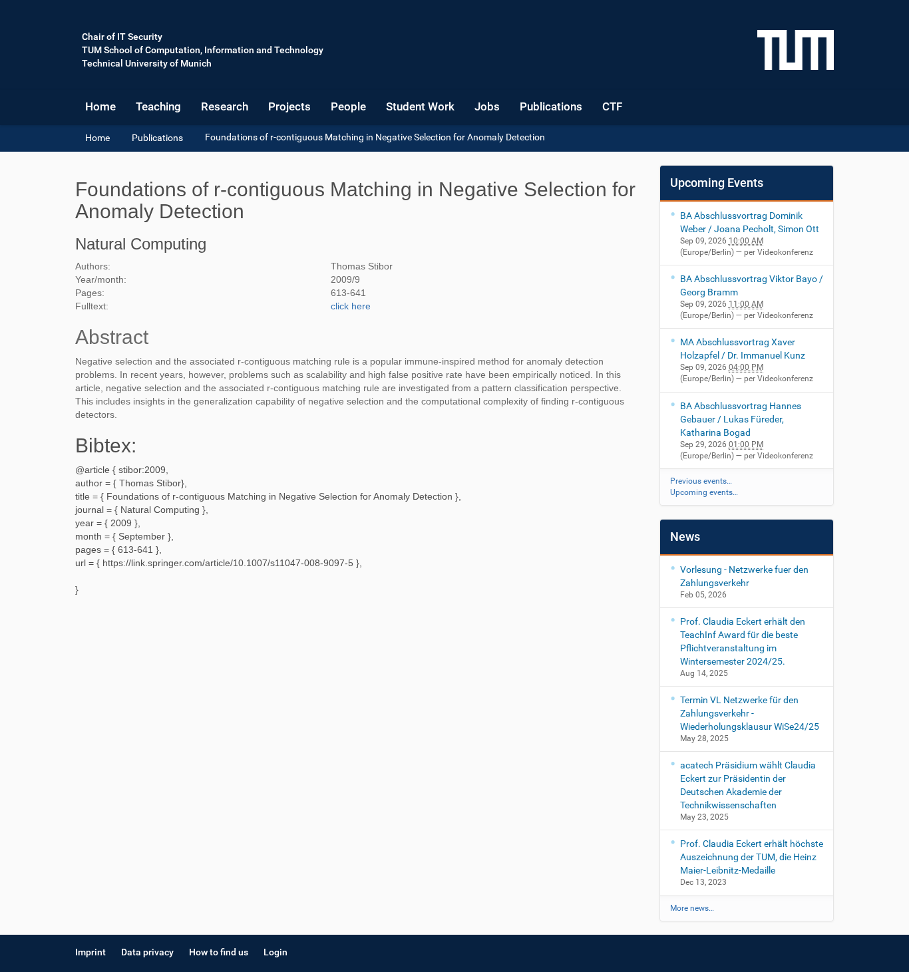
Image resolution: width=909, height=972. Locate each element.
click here (351, 306)
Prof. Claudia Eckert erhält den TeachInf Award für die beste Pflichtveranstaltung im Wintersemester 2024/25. (742, 641)
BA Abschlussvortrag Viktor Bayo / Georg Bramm (751, 285)
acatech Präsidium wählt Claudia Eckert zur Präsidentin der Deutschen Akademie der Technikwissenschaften (748, 785)
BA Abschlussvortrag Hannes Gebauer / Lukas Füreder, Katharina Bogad (740, 419)
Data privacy (147, 952)
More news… (692, 908)
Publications (551, 106)
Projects (289, 106)
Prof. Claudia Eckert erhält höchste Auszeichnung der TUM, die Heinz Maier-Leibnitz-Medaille (751, 857)
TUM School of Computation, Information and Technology (202, 50)
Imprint (90, 952)
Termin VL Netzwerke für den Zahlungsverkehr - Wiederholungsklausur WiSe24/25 (749, 713)
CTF (612, 106)
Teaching (158, 106)
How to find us (218, 952)
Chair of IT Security (122, 36)
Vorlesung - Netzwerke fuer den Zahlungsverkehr (744, 576)
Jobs (487, 106)
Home (100, 106)
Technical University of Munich (147, 63)
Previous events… (701, 481)
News (685, 537)
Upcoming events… (704, 492)
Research (224, 106)
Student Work (420, 106)
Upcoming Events (716, 183)
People (348, 106)
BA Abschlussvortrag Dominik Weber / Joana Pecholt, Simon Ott (749, 222)
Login (275, 952)
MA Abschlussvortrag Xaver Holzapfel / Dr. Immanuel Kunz (742, 349)
